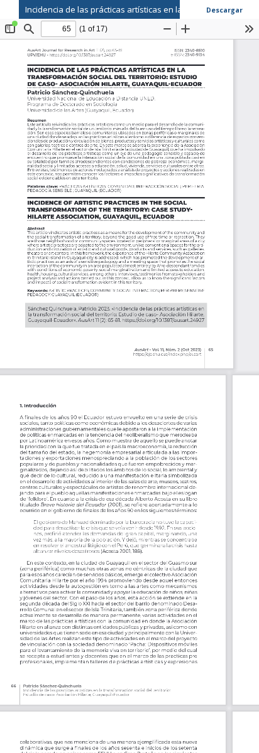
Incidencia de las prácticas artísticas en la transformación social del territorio (142, 9)
